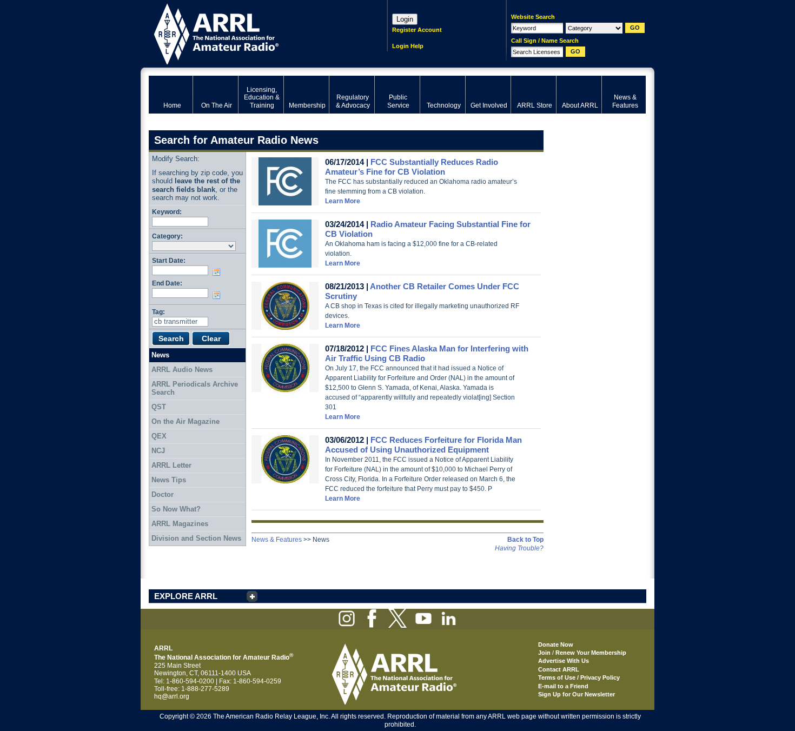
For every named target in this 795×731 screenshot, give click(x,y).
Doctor (162, 494)
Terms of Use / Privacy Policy (579, 677)
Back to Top (525, 539)
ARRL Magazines (179, 524)
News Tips (168, 480)
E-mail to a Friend (563, 686)
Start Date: (169, 260)
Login (404, 19)
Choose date (218, 272)
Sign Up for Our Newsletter (576, 694)
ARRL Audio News (182, 370)
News (160, 355)
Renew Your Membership (590, 652)
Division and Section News (196, 538)
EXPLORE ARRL (185, 596)
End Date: (167, 283)
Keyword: (167, 211)
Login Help (407, 46)
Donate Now (555, 644)
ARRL (254, 32)
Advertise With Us (563, 660)
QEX (159, 436)
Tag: (158, 311)
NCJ (158, 451)
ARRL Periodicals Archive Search (194, 388)
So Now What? (176, 509)
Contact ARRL (558, 669)
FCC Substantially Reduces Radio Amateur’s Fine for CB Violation (411, 166)
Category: (167, 236)
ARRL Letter (171, 465)
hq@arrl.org (171, 696)
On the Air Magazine (185, 421)
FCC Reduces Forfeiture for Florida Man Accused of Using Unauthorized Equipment (423, 444)
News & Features (276, 539)
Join (544, 652)
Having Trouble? (519, 548)
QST (158, 407)
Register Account (417, 29)
